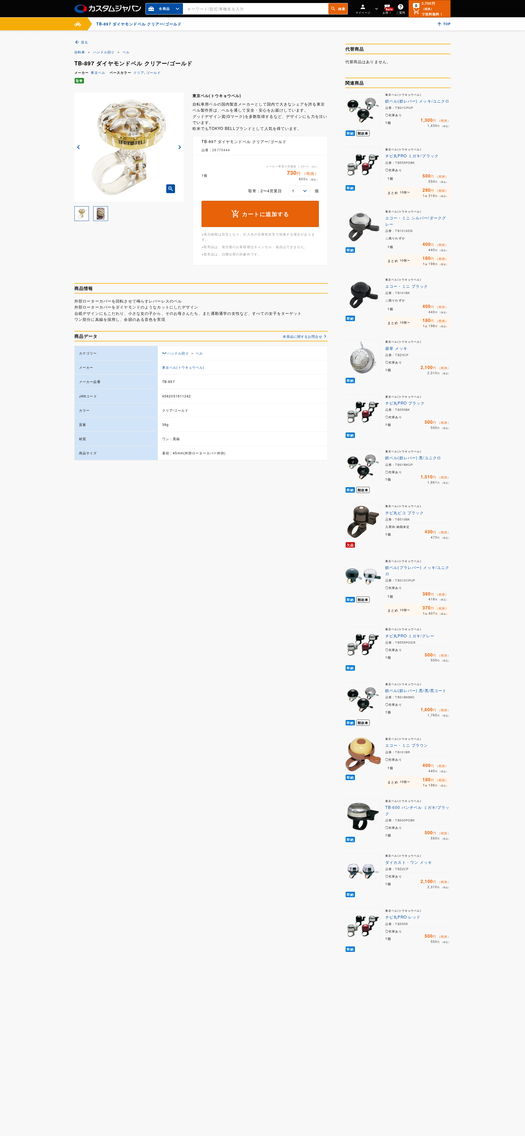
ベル (126, 52)
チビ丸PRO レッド (403, 917)
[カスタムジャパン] (107, 8)
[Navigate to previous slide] (78, 147)
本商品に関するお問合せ (302, 336)
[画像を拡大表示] (170, 188)
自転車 (79, 52)
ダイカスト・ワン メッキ (408, 862)
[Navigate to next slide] (180, 147)
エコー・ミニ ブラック (406, 286)
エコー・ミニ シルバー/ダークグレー (415, 220)
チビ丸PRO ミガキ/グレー (409, 635)
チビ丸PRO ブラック (405, 403)
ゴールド (153, 72)
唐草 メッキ (396, 348)
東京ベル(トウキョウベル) (183, 367)
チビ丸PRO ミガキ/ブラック (412, 155)
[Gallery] (129, 147)
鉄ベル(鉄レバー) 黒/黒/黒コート (416, 690)
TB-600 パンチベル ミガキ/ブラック (417, 810)
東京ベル (98, 72)
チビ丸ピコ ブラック (404, 512)
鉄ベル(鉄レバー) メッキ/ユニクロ (417, 101)
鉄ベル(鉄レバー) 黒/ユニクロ (413, 457)
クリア (138, 72)
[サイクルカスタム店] (77, 24)
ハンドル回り (104, 52)
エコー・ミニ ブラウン (406, 745)
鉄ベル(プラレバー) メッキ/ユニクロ (417, 570)
